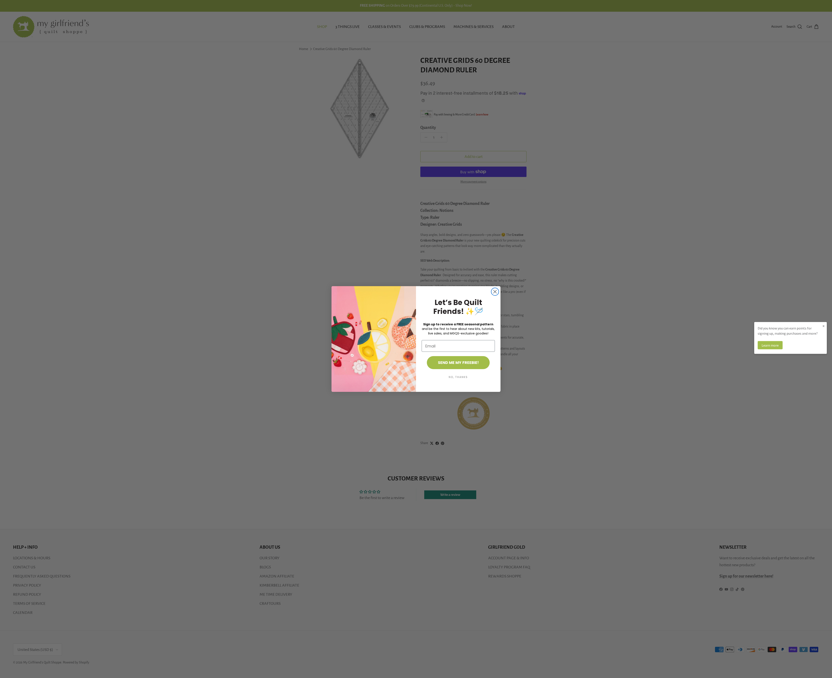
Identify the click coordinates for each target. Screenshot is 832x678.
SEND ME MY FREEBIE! (458, 362)
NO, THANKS (458, 377)
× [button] (823, 326)
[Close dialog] (495, 291)
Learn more (770, 345)
